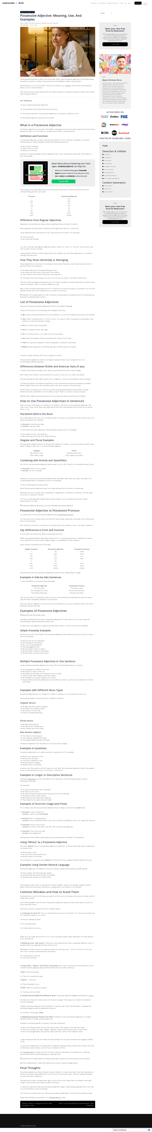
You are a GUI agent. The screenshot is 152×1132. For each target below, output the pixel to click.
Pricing (121, 3)
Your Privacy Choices (137, 1130)
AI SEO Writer (107, 189)
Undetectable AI (55, 1097)
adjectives (31, 779)
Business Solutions (112, 3)
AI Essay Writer (108, 186)
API (126, 3)
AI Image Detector (109, 172)
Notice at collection (119, 1130)
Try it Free (138, 3)
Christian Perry (24, 25)
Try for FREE (63, 181)
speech (68, 86)
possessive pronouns (65, 515)
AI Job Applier (108, 160)
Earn (129, 3)
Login (145, 3)
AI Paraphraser (108, 163)
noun (91, 995)
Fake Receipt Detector (110, 175)
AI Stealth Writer (108, 192)
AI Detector (94, 3)
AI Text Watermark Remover (112, 178)
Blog (26, 23)
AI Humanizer (102, 3)
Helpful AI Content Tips (27, 12)
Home (22, 23)
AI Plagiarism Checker (110, 166)
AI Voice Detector (109, 169)
